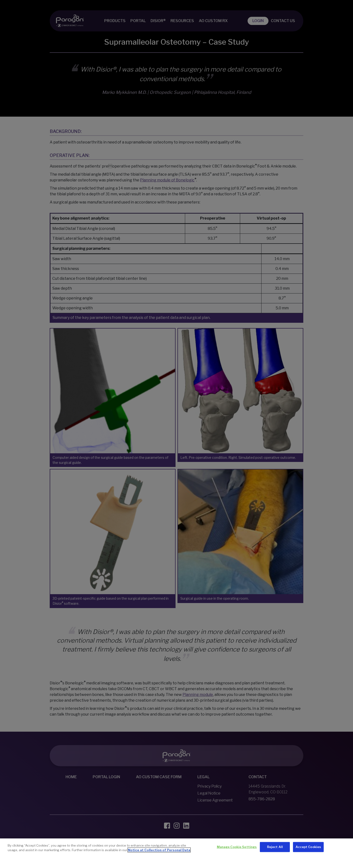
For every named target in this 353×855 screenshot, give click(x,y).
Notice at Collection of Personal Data (159, 850)
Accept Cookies (308, 847)
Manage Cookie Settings (237, 847)
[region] (176, 846)
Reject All (275, 847)
